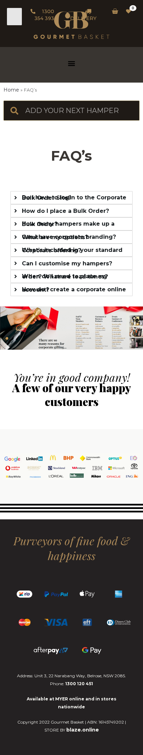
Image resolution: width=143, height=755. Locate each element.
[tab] (71, 197)
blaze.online (82, 730)
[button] (71, 63)
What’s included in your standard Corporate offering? (72, 250)
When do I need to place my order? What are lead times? (65, 276)
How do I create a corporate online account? (74, 289)
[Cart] (113, 11)
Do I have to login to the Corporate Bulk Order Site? (74, 197)
